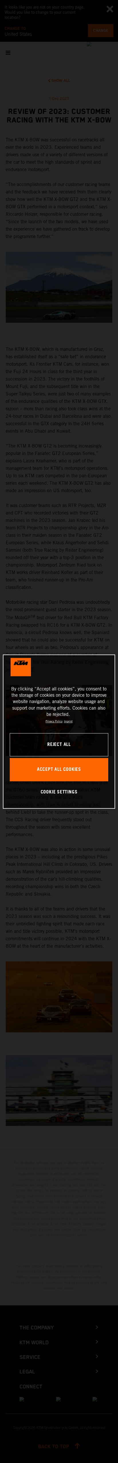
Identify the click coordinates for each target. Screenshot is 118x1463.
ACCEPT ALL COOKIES (59, 769)
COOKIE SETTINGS (59, 792)
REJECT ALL (59, 744)
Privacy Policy (54, 721)
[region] (59, 731)
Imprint (68, 721)
